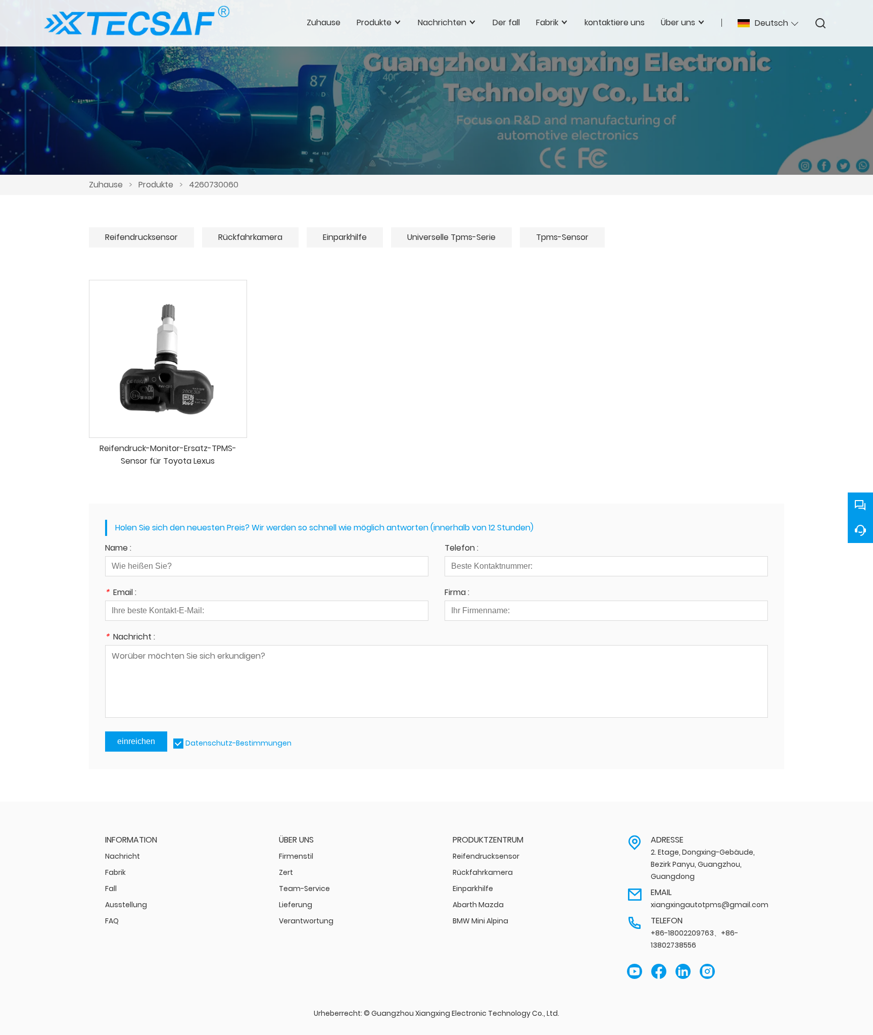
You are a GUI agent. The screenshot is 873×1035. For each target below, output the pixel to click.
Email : (120, 593)
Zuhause (106, 184)
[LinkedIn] (683, 971)
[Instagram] (707, 971)
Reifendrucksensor (141, 237)
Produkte (155, 184)
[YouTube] (634, 971)
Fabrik (115, 872)
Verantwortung (306, 921)
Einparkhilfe (345, 237)
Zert (286, 872)
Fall (111, 888)
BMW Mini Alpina (480, 921)
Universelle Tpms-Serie (451, 237)
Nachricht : (130, 638)
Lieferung (295, 905)
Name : (118, 549)
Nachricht (122, 856)
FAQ (112, 921)
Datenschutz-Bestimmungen (238, 743)
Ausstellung (126, 905)
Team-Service (304, 888)
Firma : (457, 593)
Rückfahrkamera (250, 237)
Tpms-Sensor (562, 237)
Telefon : (461, 549)
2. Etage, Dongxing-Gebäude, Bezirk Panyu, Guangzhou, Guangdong (703, 864)
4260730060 (213, 184)
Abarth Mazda (478, 905)
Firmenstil (296, 856)
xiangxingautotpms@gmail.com (709, 905)
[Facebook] (659, 971)
